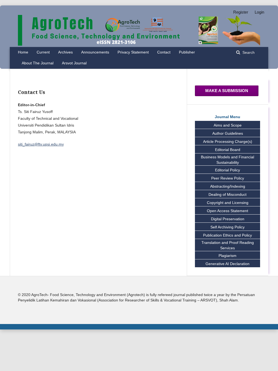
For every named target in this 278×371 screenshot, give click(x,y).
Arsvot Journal (74, 63)
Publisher (187, 52)
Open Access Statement (227, 211)
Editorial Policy (227, 170)
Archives (65, 52)
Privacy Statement (133, 52)
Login (259, 12)
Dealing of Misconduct (227, 194)
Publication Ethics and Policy (227, 235)
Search (248, 53)
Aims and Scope (228, 125)
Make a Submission (226, 90)
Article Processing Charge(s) (227, 141)
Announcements (95, 52)
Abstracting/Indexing (227, 186)
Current (43, 52)
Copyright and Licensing (227, 202)
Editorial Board (227, 149)
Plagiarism (227, 255)
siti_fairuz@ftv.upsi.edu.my (41, 144)
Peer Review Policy (227, 178)
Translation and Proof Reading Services (227, 245)
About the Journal (37, 63)
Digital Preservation (227, 219)
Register (240, 12)
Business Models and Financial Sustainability (227, 160)
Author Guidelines (227, 133)
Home (23, 52)
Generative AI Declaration (227, 264)
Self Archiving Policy (227, 227)
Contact (163, 52)
